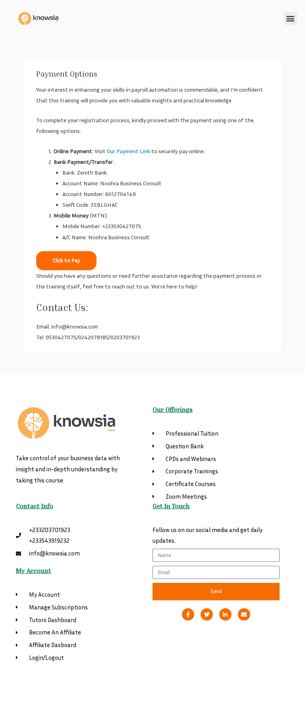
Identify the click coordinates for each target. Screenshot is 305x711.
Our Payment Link (128, 151)
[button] (290, 18)
